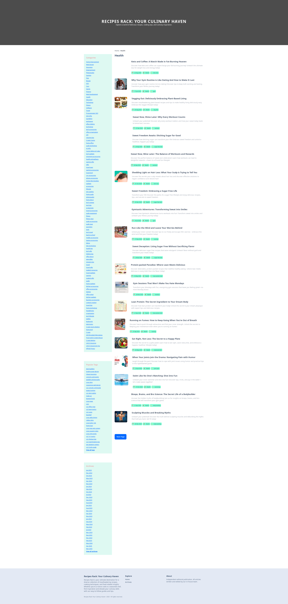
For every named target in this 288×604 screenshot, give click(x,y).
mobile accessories (92, 238)
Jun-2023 (89, 470)
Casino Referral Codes (93, 151)
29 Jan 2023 (137, 368)
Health (146, 73)
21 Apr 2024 (136, 313)
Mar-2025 (89, 549)
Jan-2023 (89, 505)
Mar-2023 (89, 532)
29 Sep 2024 (137, 147)
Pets (87, 78)
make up (89, 396)
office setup (89, 294)
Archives (128, 582)
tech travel (89, 232)
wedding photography (93, 380)
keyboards (89, 322)
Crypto (88, 332)
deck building (90, 369)
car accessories (91, 175)
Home (117, 51)
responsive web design (93, 385)
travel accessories (92, 211)
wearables (89, 259)
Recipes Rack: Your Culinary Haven (144, 21)
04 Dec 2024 (137, 424)
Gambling (89, 119)
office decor (90, 257)
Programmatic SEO (92, 113)
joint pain (155, 368)
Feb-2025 (89, 541)
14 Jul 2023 (136, 220)
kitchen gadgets (91, 297)
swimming (156, 387)
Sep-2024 (89, 522)
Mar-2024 (89, 511)
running (154, 239)
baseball (88, 415)
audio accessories (91, 221)
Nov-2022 (89, 535)
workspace (89, 121)
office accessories (91, 289)
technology (89, 127)
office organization (92, 132)
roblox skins (90, 420)
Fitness (88, 105)
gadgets (88, 184)
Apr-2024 (89, 481)
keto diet (154, 73)
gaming (88, 276)
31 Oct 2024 (137, 183)
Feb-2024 (89, 489)
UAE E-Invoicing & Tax (93, 346)
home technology (91, 308)
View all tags (90, 450)
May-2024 (89, 524)
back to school (90, 235)
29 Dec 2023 (137, 202)
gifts (87, 165)
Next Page (121, 437)
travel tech (89, 173)
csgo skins (89, 382)
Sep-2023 (89, 500)
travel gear (89, 167)
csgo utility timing (91, 418)
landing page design (92, 372)
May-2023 (89, 478)
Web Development (92, 94)
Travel (88, 111)
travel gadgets (90, 273)
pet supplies (90, 192)
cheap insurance (91, 374)
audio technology (91, 146)
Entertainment (90, 70)
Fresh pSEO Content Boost (94, 338)
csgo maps (89, 401)
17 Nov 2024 (137, 239)
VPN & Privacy (90, 349)
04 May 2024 (137, 350)
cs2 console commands (93, 388)
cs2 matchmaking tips (93, 442)
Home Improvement (92, 62)
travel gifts (89, 267)
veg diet (154, 110)
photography (90, 197)
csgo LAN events (91, 434)
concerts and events (92, 377)
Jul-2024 (88, 530)
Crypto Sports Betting (93, 327)
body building (155, 405)
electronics (89, 324)
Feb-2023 (89, 527)
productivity (89, 208)
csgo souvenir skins (92, 431)
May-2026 (89, 543)
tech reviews (90, 203)
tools (87, 230)
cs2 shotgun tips (91, 439)
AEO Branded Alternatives (94, 335)
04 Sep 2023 (136, 165)
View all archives (91, 551)
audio (88, 281)
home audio (90, 194)
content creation (91, 303)
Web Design (90, 65)
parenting (89, 227)
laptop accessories (92, 240)
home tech (89, 330)
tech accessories (91, 129)
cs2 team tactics (91, 409)
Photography (90, 73)
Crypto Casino (90, 140)
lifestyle (88, 189)
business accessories (92, 300)
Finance (88, 92)
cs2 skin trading (91, 393)
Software (89, 108)
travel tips (89, 305)
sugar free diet (157, 147)
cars (87, 404)
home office (90, 143)
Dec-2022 (89, 473)
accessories (90, 186)
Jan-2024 (89, 519)
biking (88, 243)
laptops (88, 292)
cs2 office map (90, 407)
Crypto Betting (90, 340)
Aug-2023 (89, 508)
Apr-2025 (89, 546)
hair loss (155, 183)
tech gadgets (90, 154)
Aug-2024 (89, 503)
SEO (87, 84)
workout (155, 128)
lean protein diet (156, 276)
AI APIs (88, 148)
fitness (88, 216)
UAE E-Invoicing (91, 343)
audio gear (89, 224)
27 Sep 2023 (135, 331)
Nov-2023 (89, 516)
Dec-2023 (89, 497)
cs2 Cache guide (91, 447)
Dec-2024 (89, 538)
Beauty (88, 81)
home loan (89, 426)
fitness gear (90, 219)
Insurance (89, 67)
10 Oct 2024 (138, 387)
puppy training (90, 390)
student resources (92, 270)
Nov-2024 (89, 484)
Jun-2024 (89, 486)
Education (89, 100)
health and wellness (92, 159)
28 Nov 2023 (138, 294)
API (87, 135)
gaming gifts (90, 162)
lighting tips (89, 254)
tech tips (88, 205)
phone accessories (92, 178)
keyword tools (90, 399)
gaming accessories (92, 170)
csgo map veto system (93, 428)
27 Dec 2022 (138, 128)
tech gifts (89, 251)
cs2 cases (89, 412)
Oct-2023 (89, 476)
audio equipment (91, 213)
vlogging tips (90, 262)
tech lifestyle (90, 316)
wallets (88, 319)
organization (90, 313)
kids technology (91, 246)
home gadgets (90, 284)
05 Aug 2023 (137, 110)
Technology (89, 102)
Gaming (88, 75)
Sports (88, 89)
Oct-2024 (89, 492)
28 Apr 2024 (137, 257)
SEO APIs (89, 116)
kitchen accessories (92, 286)
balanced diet (157, 350)
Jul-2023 (88, 495)
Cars (87, 86)
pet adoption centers (92, 445)
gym (153, 91)
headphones (90, 311)
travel (88, 265)
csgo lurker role (91, 423)
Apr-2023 (89, 514)
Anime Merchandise (92, 181)
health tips (89, 248)
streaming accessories (93, 157)
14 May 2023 (136, 276)
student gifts (90, 278)
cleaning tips (90, 138)
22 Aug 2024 (136, 73)
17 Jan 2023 (136, 91)
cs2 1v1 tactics (90, 436)
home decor (90, 200)
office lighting (90, 124)
